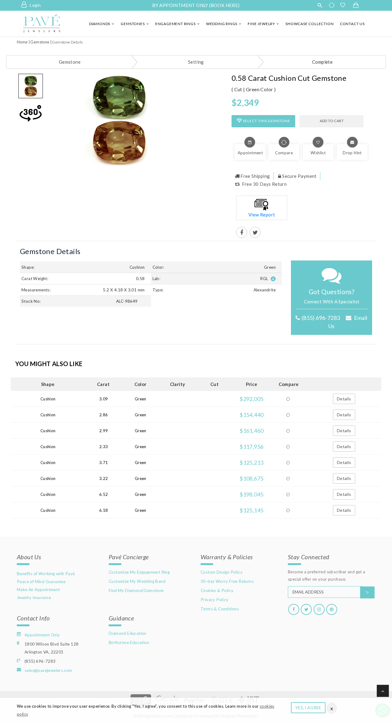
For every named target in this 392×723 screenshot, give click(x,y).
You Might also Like (49, 363)
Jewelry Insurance (34, 597)
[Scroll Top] (383, 691)
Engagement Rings (175, 23)
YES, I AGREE (308, 707)
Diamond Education (127, 633)
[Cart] (356, 5)
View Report (261, 214)
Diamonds (99, 23)
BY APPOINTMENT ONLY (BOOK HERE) (195, 5)
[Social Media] (241, 232)
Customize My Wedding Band (137, 581)
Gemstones (133, 23)
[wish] (344, 5)
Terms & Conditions (220, 608)
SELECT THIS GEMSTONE (266, 120)
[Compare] (288, 398)
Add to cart (332, 120)
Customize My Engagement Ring (139, 572)
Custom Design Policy (222, 572)
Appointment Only (42, 634)
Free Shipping (255, 176)
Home (22, 42)
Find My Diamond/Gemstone (136, 590)
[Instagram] (319, 609)
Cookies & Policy (217, 590)
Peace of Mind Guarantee (41, 581)
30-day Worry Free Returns (227, 581)
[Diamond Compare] (332, 5)
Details (344, 398)
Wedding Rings (221, 23)
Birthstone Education (129, 642)
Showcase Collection (309, 23)
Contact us (352, 23)
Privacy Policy (214, 599)
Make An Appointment (38, 589)
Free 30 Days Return (264, 184)
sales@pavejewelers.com (48, 670)
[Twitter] (306, 609)
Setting (196, 62)
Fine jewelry (261, 23)
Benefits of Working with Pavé (46, 573)
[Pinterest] (331, 609)
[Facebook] (293, 609)
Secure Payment (299, 176)
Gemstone (39, 42)
